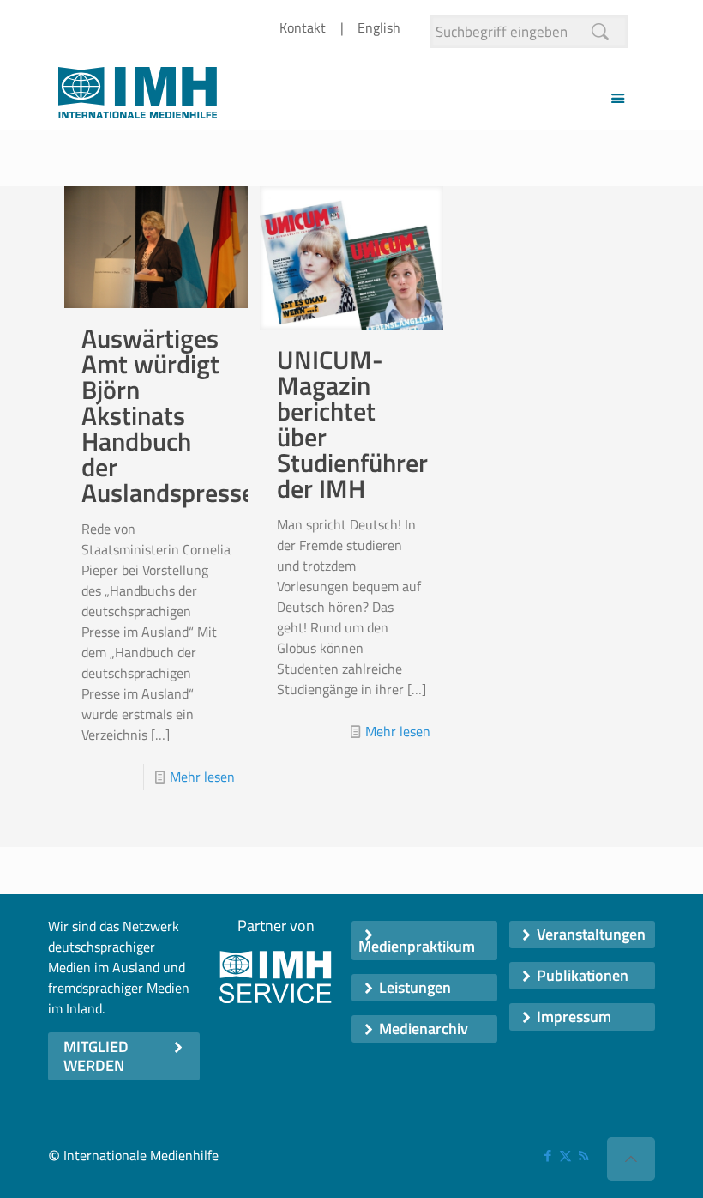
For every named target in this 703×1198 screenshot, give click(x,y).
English (379, 27)
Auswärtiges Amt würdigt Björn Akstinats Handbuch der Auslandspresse (168, 415)
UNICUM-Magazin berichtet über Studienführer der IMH (352, 424)
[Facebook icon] (547, 1155)
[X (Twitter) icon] (565, 1155)
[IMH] (137, 97)
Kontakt (302, 27)
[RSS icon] (583, 1155)
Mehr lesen (202, 776)
